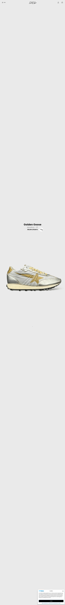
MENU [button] (5, 2)
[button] (62, 590)
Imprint (59, 603)
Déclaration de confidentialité (53, 603)
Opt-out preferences (45, 603)
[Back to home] (32, 3)
